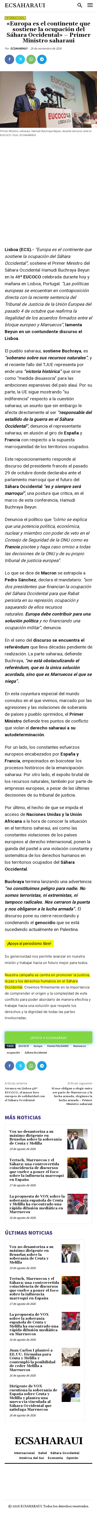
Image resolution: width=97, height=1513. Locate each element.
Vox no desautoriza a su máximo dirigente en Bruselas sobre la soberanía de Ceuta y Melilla (35, 1137)
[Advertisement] (48, 191)
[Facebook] (9, 59)
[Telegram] (42, 59)
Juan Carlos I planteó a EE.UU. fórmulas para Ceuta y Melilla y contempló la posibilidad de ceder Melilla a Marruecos (32, 1360)
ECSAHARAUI (18, 48)
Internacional (15, 18)
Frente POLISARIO (57, 1046)
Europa (37, 1046)
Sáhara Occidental (35, 1052)
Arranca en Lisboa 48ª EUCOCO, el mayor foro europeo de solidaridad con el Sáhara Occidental (25, 1094)
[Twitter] (20, 59)
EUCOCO (23, 1046)
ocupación (13, 1052)
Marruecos (79, 1046)
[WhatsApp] (31, 59)
